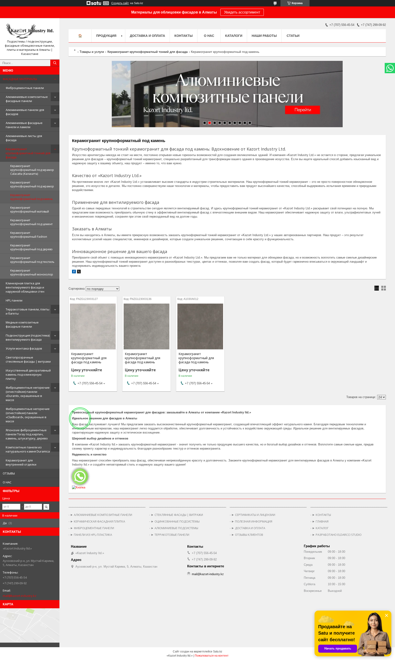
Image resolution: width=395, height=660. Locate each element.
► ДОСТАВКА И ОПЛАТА (248, 528)
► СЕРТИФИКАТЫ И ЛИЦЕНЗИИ (253, 515)
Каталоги (233, 36)
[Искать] (54, 62)
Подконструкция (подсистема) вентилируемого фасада (28, 337)
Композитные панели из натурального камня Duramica (28, 449)
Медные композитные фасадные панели (22, 324)
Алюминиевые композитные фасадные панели (27, 99)
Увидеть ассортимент (242, 12)
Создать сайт (120, 3)
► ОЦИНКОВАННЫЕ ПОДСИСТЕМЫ (175, 521)
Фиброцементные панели (25, 88)
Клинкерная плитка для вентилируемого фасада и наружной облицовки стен (25, 287)
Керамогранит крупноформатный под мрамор (32, 184)
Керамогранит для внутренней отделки (21, 462)
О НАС (7, 482)
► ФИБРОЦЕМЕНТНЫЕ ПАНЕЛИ (92, 528)
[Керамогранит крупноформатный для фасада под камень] (93, 326)
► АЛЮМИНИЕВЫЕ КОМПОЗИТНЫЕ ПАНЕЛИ (101, 515)
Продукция (106, 36)
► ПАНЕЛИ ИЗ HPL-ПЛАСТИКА (91, 535)
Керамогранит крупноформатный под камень (31, 197)
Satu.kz (217, 651)
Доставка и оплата (147, 36)
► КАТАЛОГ (320, 528)
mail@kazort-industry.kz (19, 596)
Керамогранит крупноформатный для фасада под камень (89, 358)
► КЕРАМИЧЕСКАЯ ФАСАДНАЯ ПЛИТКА (97, 521)
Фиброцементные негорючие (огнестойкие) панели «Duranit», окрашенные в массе (28, 393)
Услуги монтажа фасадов (24, 348)
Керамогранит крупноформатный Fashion (28, 235)
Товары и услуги (92, 52)
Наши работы (264, 36)
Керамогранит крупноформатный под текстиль (32, 260)
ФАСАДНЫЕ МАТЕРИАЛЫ (20, 79)
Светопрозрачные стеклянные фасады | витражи (28, 359)
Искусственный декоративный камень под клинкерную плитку (28, 374)
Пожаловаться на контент (212, 655)
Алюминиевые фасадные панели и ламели (24, 125)
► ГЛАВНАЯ (320, 521)
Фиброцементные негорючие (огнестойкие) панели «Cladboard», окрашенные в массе (28, 415)
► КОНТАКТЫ (321, 515)
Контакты (183, 36)
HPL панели (14, 300)
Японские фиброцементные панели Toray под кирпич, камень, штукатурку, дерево (27, 434)
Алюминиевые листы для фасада (24, 138)
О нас (209, 36)
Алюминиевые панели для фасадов (25, 112)
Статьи (293, 36)
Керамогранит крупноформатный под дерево (31, 247)
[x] (79, 272)
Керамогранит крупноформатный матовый (29, 209)
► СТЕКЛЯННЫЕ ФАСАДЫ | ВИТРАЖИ (177, 515)
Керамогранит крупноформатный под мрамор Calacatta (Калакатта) (32, 170)
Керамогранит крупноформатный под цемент (31, 222)
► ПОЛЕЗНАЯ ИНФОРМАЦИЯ (251, 521)
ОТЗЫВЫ (9, 473)
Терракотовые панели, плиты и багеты (27, 311)
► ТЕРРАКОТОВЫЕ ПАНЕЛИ (170, 535)
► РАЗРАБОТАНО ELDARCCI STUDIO (337, 535)
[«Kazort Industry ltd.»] (29, 31)
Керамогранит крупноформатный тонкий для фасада (28, 153)
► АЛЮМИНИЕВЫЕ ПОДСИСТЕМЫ (174, 528)
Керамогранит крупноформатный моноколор (31, 272)
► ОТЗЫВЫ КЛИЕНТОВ (247, 535)
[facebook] (74, 272)
